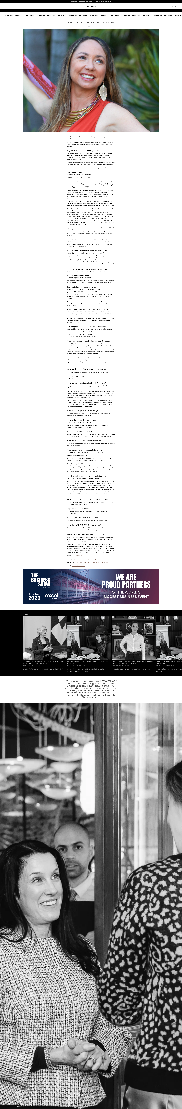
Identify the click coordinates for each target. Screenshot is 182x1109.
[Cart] (178, 6)
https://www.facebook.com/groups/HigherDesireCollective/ (93, 562)
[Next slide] (157, 644)
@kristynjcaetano (77, 555)
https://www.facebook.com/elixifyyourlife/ (84, 559)
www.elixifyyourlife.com (78, 566)
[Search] (172, 6)
